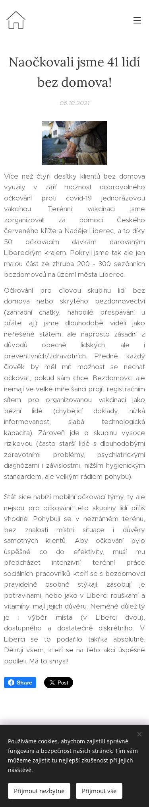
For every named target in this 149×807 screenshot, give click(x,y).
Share (24, 682)
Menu (137, 20)
